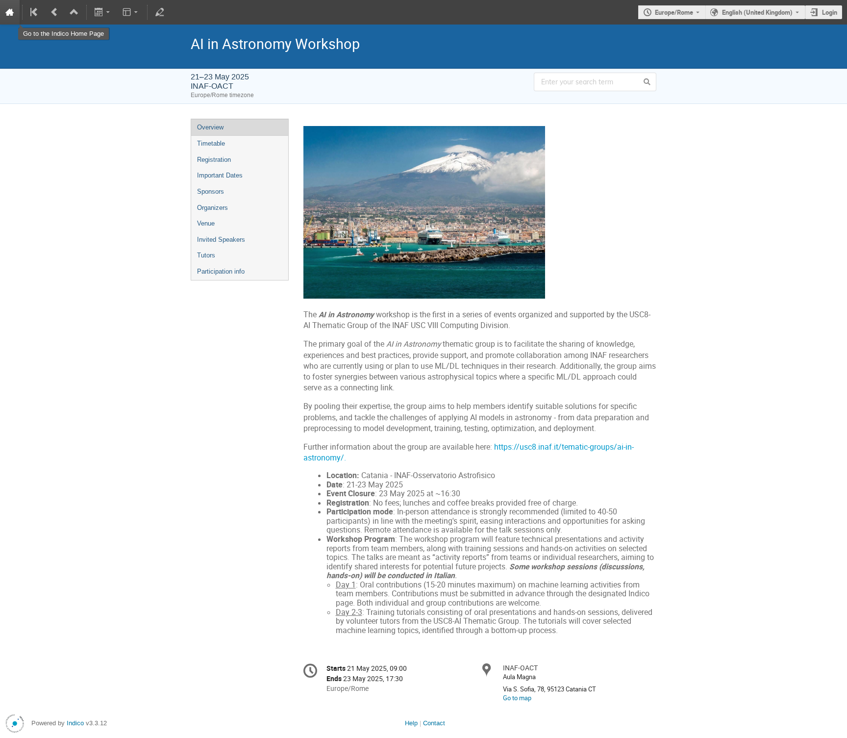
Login (829, 12)
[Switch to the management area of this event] (160, 12)
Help (411, 723)
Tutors (206, 255)
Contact (434, 723)
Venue (206, 223)
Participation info (221, 271)
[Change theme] (131, 12)
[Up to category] (74, 12)
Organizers (212, 207)
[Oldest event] (35, 12)
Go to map (517, 697)
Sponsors (210, 191)
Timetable (211, 143)
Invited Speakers (221, 239)
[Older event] (54, 12)
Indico (75, 723)
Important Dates (220, 175)
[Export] (103, 12)
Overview (210, 127)
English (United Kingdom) (757, 12)
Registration (214, 159)
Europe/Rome (674, 12)
